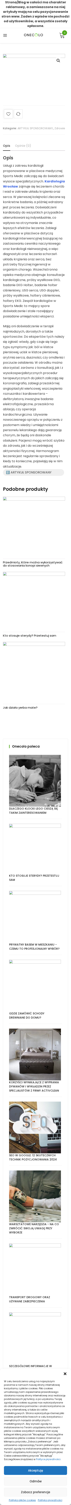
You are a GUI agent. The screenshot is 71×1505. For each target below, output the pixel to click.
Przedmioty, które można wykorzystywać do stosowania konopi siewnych (33, 564)
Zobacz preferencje (35, 1492)
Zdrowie (59, 128)
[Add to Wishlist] (8, 114)
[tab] (6, 146)
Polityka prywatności (50, 1500)
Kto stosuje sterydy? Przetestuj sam (29, 635)
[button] (65, 1374)
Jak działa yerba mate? (20, 707)
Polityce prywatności (48, 1459)
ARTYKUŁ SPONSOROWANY (35, 128)
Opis (6, 145)
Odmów (36, 1481)
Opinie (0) (23, 145)
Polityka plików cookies (22, 1500)
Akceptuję (35, 1470)
